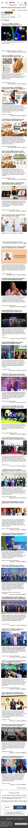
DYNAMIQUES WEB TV (11, 274)
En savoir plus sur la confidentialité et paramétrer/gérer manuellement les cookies (14, 813)
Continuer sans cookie (19, 807)
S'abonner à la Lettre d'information (14, 818)
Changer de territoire (23, 5)
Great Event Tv (12, 211)
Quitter (7, 807)
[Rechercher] (22, 3)
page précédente (23, 10)
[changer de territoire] (18, 3)
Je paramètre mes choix (21, 824)
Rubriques (6, 20)
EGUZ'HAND (13, 115)
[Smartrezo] (13, 2)
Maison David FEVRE (12, 51)
